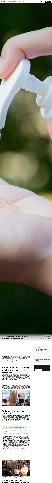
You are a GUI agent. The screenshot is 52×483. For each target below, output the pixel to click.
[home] (3, 1)
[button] (8, 2)
